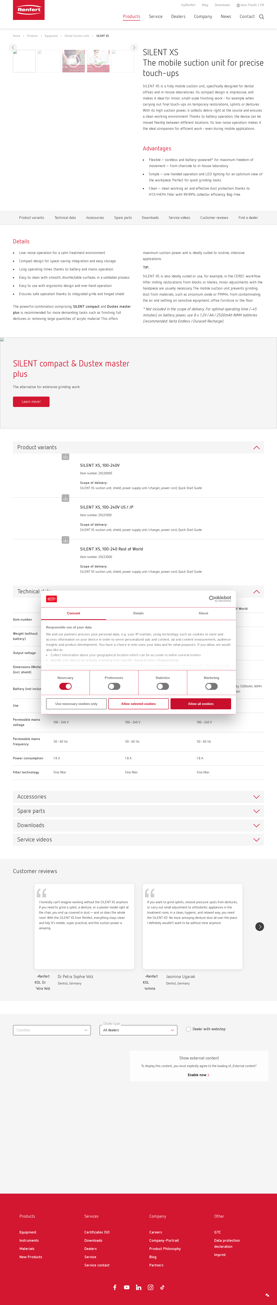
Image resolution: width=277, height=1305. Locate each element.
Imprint (220, 1255)
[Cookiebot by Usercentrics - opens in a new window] (212, 599)
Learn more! (31, 402)
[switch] (114, 686)
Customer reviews (214, 219)
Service (156, 16)
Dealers (178, 16)
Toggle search (261, 17)
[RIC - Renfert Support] (267, 1295)
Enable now (197, 1075)
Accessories (95, 219)
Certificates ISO (97, 1232)
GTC (217, 1232)
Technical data (65, 219)
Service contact (97, 1265)
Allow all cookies (201, 704)
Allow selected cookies (138, 704)
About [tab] (203, 613)
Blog (205, 5)
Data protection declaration (227, 1244)
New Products (30, 1257)
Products (131, 16)
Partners (156, 1265)
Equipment (51, 35)
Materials (26, 1249)
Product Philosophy (165, 1249)
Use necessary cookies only (76, 704)
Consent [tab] (73, 613)
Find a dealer (248, 219)
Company (203, 16)
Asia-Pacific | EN (252, 5)
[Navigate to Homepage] (42, 10)
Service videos (179, 219)
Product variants (31, 219)
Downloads (222, 5)
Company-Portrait (164, 1241)
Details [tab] (138, 613)
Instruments (29, 1241)
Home (16, 35)
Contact (247, 16)
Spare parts (123, 219)
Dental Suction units (77, 35)
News (226, 16)
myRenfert (188, 5)
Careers (155, 1232)
